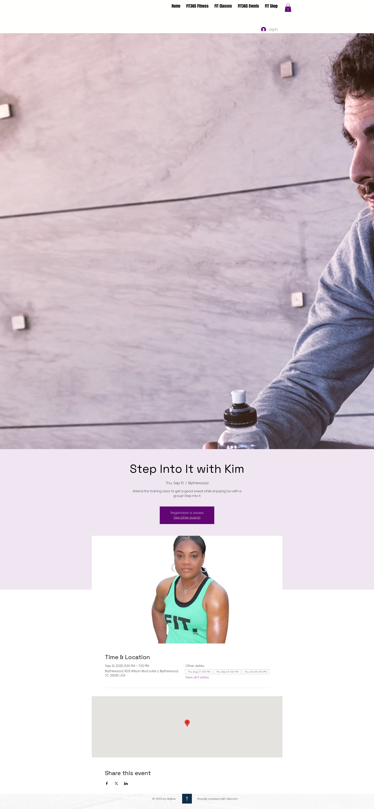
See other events (187, 517)
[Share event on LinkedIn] (126, 783)
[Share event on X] (116, 783)
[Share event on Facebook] (107, 783)
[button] (288, 8)
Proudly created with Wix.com (217, 799)
